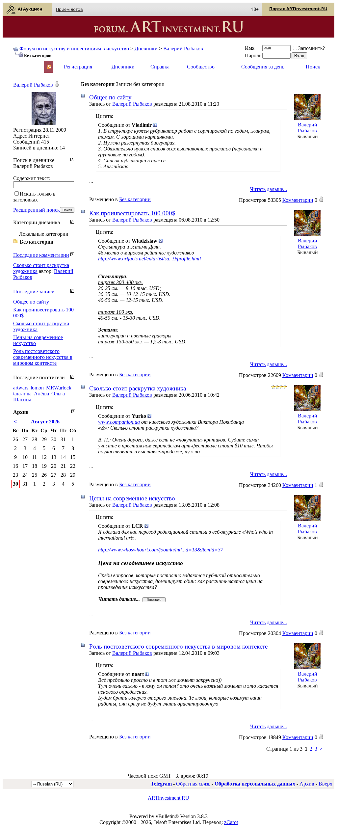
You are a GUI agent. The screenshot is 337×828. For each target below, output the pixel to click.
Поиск (313, 66)
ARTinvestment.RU (168, 798)
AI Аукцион (30, 9)
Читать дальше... (268, 189)
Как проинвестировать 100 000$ (132, 213)
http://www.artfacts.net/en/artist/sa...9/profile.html (149, 258)
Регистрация (78, 66)
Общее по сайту (110, 97)
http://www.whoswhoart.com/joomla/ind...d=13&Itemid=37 (160, 549)
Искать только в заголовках (34, 196)
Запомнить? (311, 48)
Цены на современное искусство (132, 498)
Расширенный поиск (36, 210)
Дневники (146, 48)
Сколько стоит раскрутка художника (137, 388)
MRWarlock (58, 387)
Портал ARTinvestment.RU (298, 9)
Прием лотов (69, 9)
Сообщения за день (262, 66)
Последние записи (34, 291)
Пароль (253, 55)
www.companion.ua (119, 422)
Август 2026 (45, 421)
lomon (37, 387)
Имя (249, 48)
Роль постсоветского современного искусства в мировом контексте (178, 646)
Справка (159, 66)
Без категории (135, 199)
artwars (20, 387)
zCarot (231, 822)
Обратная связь (193, 784)
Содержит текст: (31, 178)
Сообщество (201, 66)
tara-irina (22, 393)
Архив (306, 784)
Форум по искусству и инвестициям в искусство (74, 48)
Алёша (41, 393)
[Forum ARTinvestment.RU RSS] (49, 67)
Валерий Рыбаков (183, 48)
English (20, 64)
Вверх (325, 784)
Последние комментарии (41, 255)
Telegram (161, 784)
